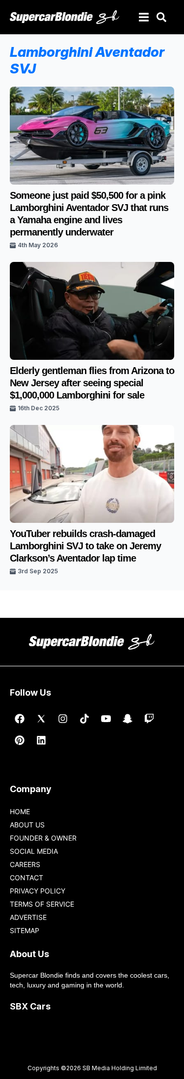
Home (20, 811)
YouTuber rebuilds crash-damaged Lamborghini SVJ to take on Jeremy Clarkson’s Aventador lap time (85, 545)
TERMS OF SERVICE (42, 904)
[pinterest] (20, 740)
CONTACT (26, 877)
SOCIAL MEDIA (34, 851)
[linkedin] (41, 740)
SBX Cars (30, 1006)
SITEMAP (24, 930)
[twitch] (149, 719)
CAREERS (25, 864)
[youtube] (106, 719)
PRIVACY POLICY (37, 891)
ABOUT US (27, 825)
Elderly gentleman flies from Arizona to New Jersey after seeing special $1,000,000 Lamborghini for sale (92, 382)
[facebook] (20, 719)
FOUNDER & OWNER (43, 838)
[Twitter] (41, 719)
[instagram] (63, 719)
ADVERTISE (28, 917)
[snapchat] (127, 719)
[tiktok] (84, 719)
